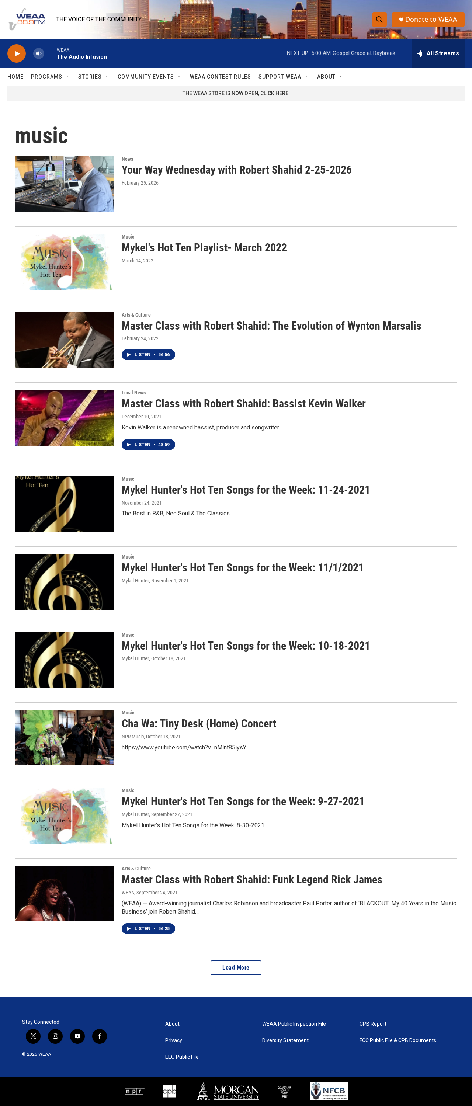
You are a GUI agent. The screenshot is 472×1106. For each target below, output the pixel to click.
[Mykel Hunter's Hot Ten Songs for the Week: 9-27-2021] (64, 815)
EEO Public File (182, 1057)
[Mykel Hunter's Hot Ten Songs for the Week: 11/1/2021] (64, 581)
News (127, 159)
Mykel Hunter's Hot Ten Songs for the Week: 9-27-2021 (243, 801)
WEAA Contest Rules (220, 77)
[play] (16, 53)
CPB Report (373, 1024)
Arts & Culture (136, 315)
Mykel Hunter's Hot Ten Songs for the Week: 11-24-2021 (246, 489)
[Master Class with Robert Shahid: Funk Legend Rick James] (64, 893)
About (326, 77)
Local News (134, 393)
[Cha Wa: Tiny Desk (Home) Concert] (64, 737)
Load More (236, 967)
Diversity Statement (285, 1040)
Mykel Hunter (135, 581)
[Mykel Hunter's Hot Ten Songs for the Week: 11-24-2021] (64, 504)
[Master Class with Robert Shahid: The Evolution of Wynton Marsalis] (64, 340)
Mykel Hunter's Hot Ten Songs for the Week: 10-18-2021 (246, 645)
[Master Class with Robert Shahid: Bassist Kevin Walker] (64, 417)
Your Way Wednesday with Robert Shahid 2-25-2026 (237, 169)
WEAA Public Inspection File (294, 1024)
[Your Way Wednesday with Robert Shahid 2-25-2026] (64, 184)
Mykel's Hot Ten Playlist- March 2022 (204, 247)
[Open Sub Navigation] (68, 77)
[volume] (38, 53)
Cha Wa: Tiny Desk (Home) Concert (199, 723)
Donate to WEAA (431, 19)
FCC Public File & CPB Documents (398, 1040)
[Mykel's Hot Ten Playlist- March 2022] (64, 261)
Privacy (173, 1040)
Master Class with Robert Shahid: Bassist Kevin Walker (244, 403)
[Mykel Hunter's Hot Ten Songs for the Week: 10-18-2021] (64, 660)
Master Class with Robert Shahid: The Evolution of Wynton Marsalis (271, 325)
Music (128, 237)
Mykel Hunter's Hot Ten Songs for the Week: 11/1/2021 (243, 567)
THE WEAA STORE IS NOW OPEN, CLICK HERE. (236, 93)
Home (15, 77)
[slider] (50, 53)
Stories (90, 77)
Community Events (146, 77)
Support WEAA (279, 77)
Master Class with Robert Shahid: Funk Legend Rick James (252, 879)
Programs (46, 77)
